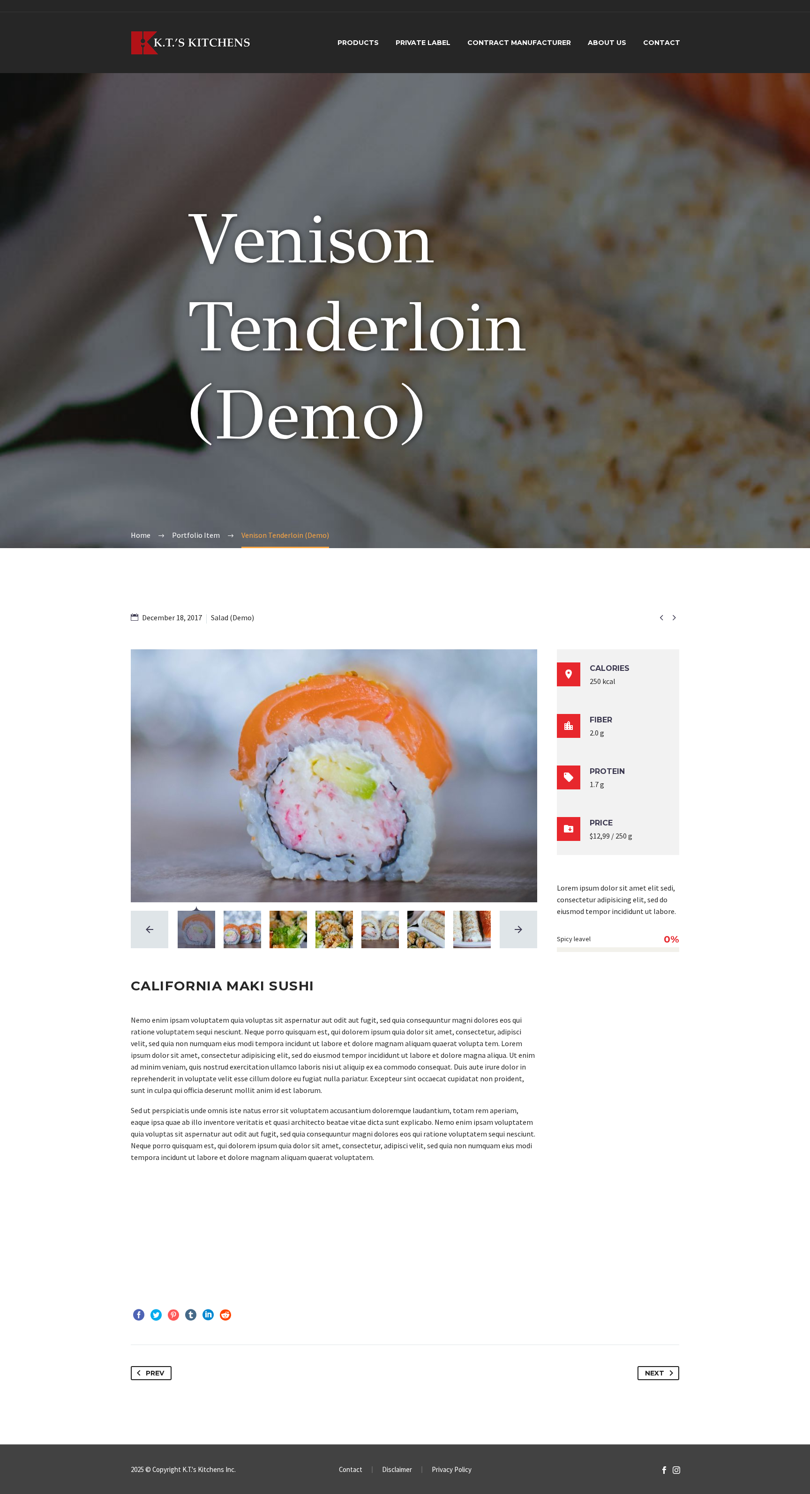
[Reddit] (225, 1315)
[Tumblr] (190, 1315)
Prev (155, 1373)
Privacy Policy (452, 1469)
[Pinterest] (173, 1315)
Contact (661, 42)
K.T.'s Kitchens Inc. (209, 1469)
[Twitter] (156, 1315)
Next (654, 1373)
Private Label (423, 42)
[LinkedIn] (208, 1315)
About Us (607, 42)
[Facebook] (138, 1315)
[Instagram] (676, 1470)
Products (358, 42)
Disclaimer (397, 1469)
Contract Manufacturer (519, 42)
